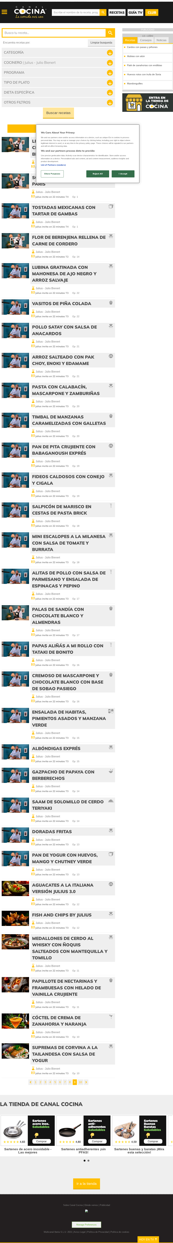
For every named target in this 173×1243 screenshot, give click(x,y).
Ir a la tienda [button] (87, 1183)
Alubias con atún (136, 56)
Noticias (161, 40)
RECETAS (117, 12)
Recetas (130, 40)
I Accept (123, 174)
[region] (88, 153)
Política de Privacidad (98, 1232)
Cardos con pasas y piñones (142, 47)
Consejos (146, 40)
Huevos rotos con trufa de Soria (144, 74)
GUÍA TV (135, 12)
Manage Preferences (86, 1224)
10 (80, 1082)
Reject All (98, 174)
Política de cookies (119, 1232)
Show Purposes (52, 174)
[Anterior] (30, 1082)
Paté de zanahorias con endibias (144, 65)
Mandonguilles (135, 83)
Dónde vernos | (92, 1205)
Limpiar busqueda (101, 42)
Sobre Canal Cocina (73, 1205)
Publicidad (105, 1205)
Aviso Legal (79, 1232)
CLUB (152, 12)
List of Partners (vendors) (53, 165)
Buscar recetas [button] (58, 113)
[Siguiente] (86, 1082)
